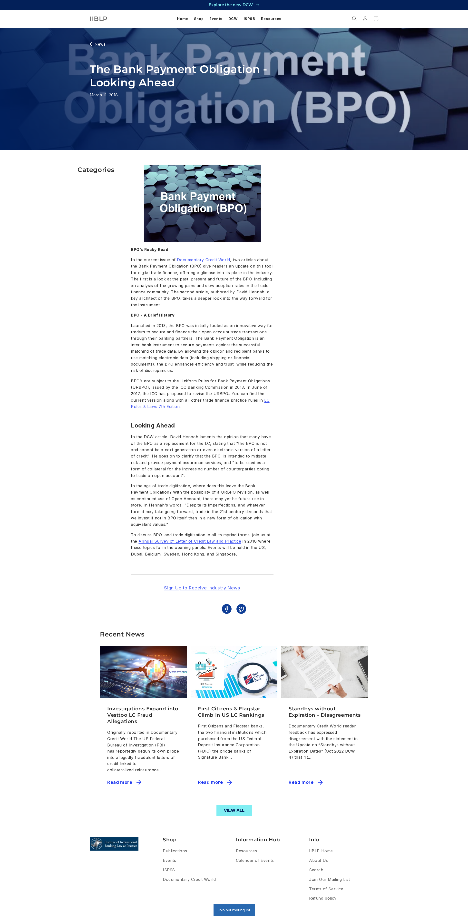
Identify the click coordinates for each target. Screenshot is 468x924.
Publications (175, 850)
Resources (246, 850)
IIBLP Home (321, 850)
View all (234, 810)
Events (169, 860)
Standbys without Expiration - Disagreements (325, 712)
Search (316, 869)
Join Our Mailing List (329, 879)
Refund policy (323, 898)
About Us (318, 860)
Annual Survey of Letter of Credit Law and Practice (189, 541)
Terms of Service (326, 888)
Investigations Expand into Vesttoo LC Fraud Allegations (142, 715)
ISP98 (169, 869)
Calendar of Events (255, 860)
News (100, 44)
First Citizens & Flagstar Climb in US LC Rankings (231, 712)
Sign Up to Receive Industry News (202, 588)
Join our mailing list (234, 910)
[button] (354, 18)
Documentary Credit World (203, 259)
